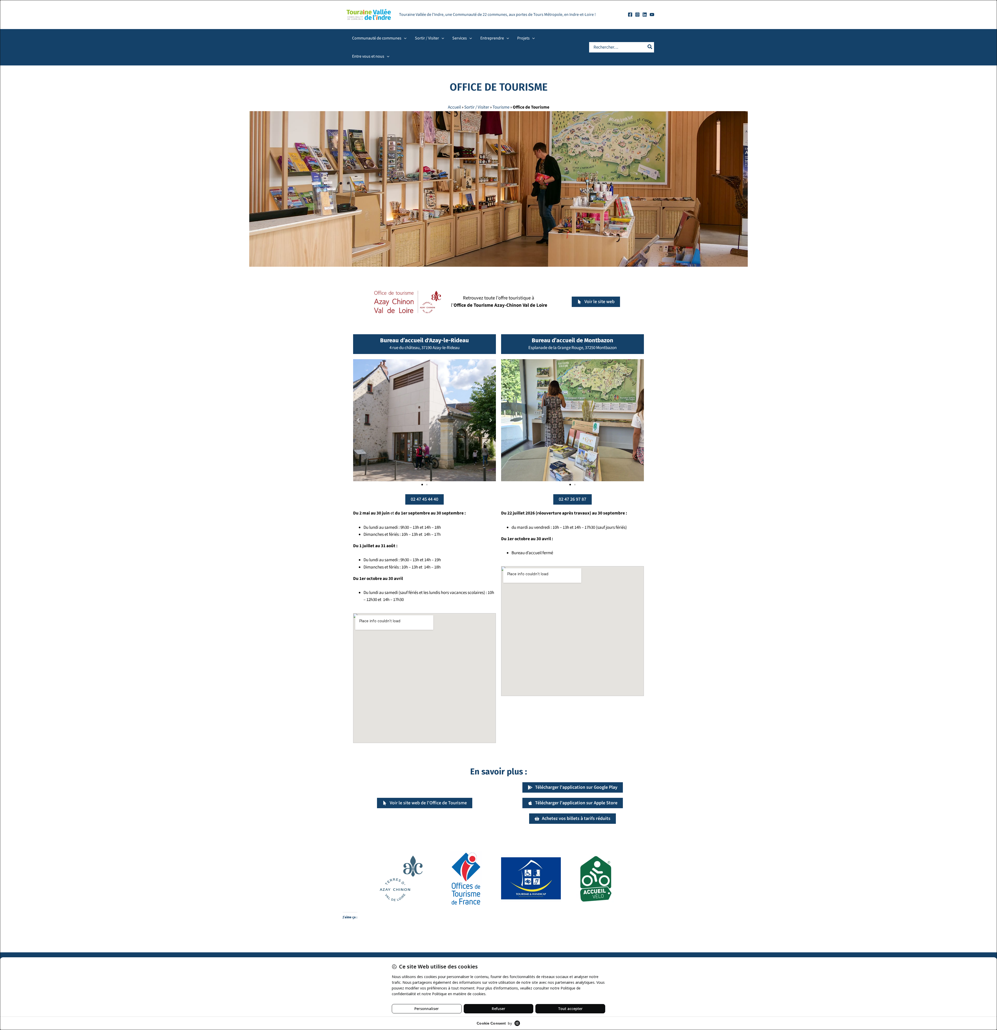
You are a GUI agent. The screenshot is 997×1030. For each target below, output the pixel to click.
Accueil (454, 107)
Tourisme (501, 107)
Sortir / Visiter (476, 107)
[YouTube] (652, 14)
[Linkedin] (644, 14)
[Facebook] (630, 14)
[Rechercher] (650, 47)
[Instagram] (637, 14)
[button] (404, 38)
